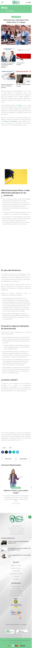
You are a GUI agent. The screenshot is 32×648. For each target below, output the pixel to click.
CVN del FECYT (20, 63)
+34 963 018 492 (20, 530)
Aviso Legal (16, 588)
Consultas (16, 576)
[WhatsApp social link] (13, 452)
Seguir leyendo (16, 503)
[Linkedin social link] (10, 452)
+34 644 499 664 (19, 531)
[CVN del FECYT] (23, 54)
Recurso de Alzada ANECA (23, 84)
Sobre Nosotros (16, 586)
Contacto (16, 579)
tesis (4, 447)
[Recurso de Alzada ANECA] (23, 76)
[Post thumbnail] (4, 543)
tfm (10, 447)
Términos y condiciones (16, 595)
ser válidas (18, 105)
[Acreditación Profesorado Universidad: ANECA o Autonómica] (8, 54)
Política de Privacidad (16, 590)
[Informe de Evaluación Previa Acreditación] (8, 76)
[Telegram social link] (17, 452)
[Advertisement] (16, 147)
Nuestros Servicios (16, 568)
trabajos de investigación (10, 121)
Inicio (2, 11)
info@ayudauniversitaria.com (17, 533)
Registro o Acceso (16, 565)
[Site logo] (16, 2)
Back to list (16, 458)
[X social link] (6, 452)
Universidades (10, 11)
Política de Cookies (16, 593)
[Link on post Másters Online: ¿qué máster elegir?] (16, 478)
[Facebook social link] (2, 452)
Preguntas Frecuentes (16, 573)
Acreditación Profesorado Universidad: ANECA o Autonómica (8, 64)
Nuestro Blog (16, 571)
